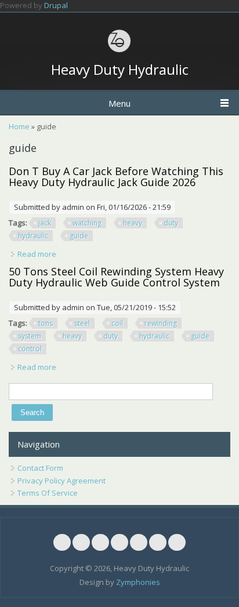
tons (45, 323)
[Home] (119, 50)
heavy (132, 223)
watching (87, 223)
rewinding (160, 323)
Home (19, 126)
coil (117, 323)
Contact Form (40, 468)
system (29, 336)
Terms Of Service (47, 493)
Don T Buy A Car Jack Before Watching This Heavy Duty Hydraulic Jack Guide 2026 (116, 177)
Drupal (56, 5)
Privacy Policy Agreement (61, 480)
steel (82, 323)
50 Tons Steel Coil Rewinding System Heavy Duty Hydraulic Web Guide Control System (116, 277)
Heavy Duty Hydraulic (120, 69)
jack (44, 223)
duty (171, 223)
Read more (36, 254)
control (30, 349)
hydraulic (33, 236)
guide (79, 236)
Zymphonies (138, 582)
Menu (119, 103)
